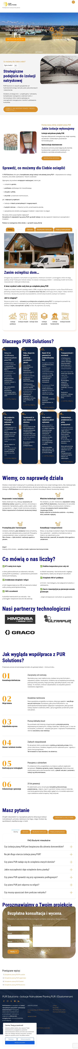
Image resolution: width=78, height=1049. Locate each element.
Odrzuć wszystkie (25, 1039)
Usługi (55, 1036)
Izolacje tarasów (65, 330)
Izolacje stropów (23, 330)
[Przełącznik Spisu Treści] (15, 65)
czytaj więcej (11, 407)
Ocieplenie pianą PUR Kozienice (14, 1015)
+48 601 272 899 (32, 1047)
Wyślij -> (13, 982)
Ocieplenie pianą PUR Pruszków (14, 1005)
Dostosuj (11, 1039)
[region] (20, 1034)
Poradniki (55, 1038)
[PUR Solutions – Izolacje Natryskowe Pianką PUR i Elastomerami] (10, 6)
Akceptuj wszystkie (20, 1042)
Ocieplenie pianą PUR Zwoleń (13, 1012)
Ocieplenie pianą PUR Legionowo (15, 1009)
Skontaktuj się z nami (64, 825)
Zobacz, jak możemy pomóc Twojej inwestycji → (20, 109)
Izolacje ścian (33, 330)
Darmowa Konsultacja (59, 1042)
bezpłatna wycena (51, 158)
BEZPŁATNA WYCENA (15, 39)
